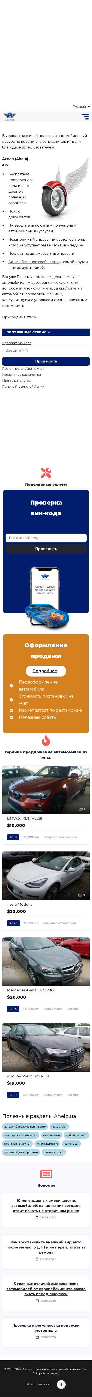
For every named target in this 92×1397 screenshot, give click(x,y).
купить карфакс (47, 1143)
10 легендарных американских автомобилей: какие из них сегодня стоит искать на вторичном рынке (46, 1206)
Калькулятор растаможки (21, 375)
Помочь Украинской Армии (23, 387)
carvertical (71, 1143)
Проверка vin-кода (16, 343)
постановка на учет (17, 1143)
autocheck (59, 1126)
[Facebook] (61, 1384)
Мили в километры (16, 381)
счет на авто (51, 1135)
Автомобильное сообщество (33, 262)
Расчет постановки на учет (23, 369)
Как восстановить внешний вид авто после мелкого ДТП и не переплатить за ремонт (46, 1247)
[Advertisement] (46, 52)
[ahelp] (9, 116)
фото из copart (54, 1152)
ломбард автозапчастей (20, 1135)
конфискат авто (76, 1135)
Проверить (46, 361)
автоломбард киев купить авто (25, 1126)
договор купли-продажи (21, 1152)
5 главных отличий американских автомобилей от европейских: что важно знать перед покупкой (46, 1289)
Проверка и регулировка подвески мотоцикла (46, 1328)
